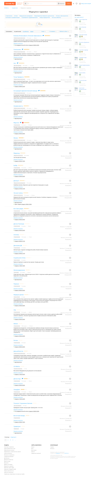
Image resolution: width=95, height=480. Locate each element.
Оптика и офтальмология (62, 15)
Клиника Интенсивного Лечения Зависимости (28, 36)
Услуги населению (8, 453)
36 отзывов (29, 51)
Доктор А (16, 180)
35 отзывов (29, 140)
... (15, 440)
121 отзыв (23, 125)
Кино (32, 448)
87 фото (30, 167)
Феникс (16, 138)
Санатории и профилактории (12, 17)
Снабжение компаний (8, 456)
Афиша (32, 447)
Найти (68, 3)
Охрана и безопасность (9, 470)
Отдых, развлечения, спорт (9, 448)
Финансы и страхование (9, 454)
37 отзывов (29, 38)
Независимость (18, 106)
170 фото (30, 211)
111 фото (32, 65)
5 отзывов (23, 247)
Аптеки (16, 15)
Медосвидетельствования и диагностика (44, 15)
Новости (33, 451)
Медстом (16, 123)
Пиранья (16, 284)
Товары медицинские (45, 17)
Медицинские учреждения (26, 15)
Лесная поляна (18, 193)
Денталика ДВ (18, 245)
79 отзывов (26, 195)
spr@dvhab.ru (66, 453)
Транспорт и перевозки (9, 447)
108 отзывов (24, 326)
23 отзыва (23, 342)
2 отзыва (29, 79)
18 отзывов (23, 237)
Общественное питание (9, 450)
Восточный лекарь (19, 415)
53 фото (34, 79)
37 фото (33, 195)
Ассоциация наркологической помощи (25, 91)
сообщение (58, 453)
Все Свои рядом (18, 208)
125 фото (30, 125)
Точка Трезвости (19, 77)
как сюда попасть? (79, 17)
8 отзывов (23, 226)
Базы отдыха (33, 450)
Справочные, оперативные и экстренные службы (14, 474)
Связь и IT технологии (8, 472)
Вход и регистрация (86, 3)
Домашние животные (8, 459)
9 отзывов (23, 260)
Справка (52, 447)
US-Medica (17, 366)
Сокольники (17, 49)
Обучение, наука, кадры (9, 467)
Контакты (52, 448)
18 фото (29, 272)
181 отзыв (23, 211)
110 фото (31, 326)
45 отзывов (29, 183)
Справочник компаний (20, 3)
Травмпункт (17, 426)
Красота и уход (7, 461)
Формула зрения (19, 295)
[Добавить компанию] (73, 3)
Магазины (6, 462)
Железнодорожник (19, 270)
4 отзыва (24, 405)
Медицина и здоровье (8, 466)
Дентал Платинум (19, 224)
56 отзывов (23, 167)
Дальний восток (18, 351)
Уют (15, 63)
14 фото (35, 140)
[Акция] (23, 123)
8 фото (29, 226)
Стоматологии (8, 15)
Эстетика (16, 234)
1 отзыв (25, 368)
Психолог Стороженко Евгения (23, 403)
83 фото (35, 51)
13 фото (35, 108)
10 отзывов (23, 381)
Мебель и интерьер (8, 464)
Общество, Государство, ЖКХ (10, 469)
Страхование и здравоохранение (30, 17)
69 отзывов (29, 108)
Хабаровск (61, 3)
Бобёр (15, 165)
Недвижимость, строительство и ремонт (12, 451)
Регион (16, 340)
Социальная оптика (19, 258)
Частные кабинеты (56, 17)
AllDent (16, 323)
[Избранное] (76, 3)
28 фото (35, 38)
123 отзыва (29, 353)
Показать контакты (18, 43)
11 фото (30, 237)
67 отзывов (22, 272)
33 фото (30, 391)
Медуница (17, 153)
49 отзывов (26, 155)
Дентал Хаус (17, 379)
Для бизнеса (6, 458)
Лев (15, 310)
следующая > (13, 437)
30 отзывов (25, 65)
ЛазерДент (17, 389)
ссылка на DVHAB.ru (67, 456)
